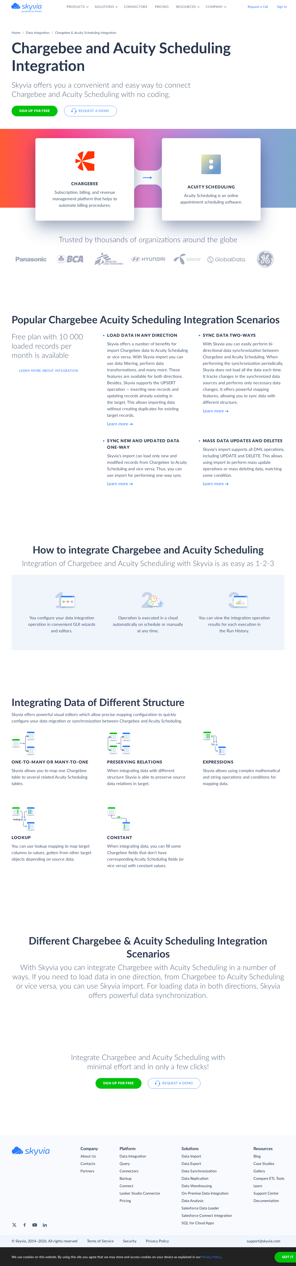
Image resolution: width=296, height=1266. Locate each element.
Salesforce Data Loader (200, 1208)
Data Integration (37, 33)
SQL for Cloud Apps (198, 1223)
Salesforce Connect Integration (207, 1216)
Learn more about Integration (48, 370)
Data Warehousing (197, 1186)
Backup (126, 1178)
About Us (88, 1156)
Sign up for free (118, 1083)
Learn (257, 1186)
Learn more (117, 424)
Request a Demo (94, 111)
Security (129, 1241)
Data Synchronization (199, 1171)
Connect (126, 1186)
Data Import (191, 1156)
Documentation (266, 1201)
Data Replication (195, 1178)
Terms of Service (100, 1241)
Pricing (125, 1201)
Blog (257, 1156)
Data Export (191, 1164)
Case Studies (263, 1164)
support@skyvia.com (263, 1241)
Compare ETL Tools (268, 1178)
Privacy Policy (157, 1241)
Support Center (266, 1193)
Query (125, 1164)
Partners (87, 1171)
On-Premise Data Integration (205, 1193)
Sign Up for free (34, 111)
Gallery (259, 1171)
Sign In (282, 7)
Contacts (87, 1164)
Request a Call (258, 7)
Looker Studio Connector (140, 1193)
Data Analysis (193, 1201)
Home (16, 33)
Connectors (129, 1171)
